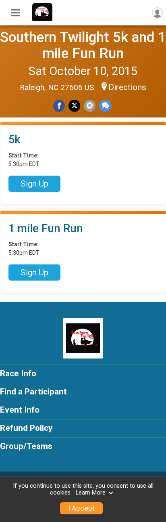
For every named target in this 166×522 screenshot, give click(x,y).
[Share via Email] (89, 105)
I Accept (81, 508)
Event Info (19, 410)
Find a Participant (33, 391)
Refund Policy (26, 428)
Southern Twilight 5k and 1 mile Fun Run (83, 45)
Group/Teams (26, 446)
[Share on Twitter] (74, 105)
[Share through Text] (105, 105)
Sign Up (34, 184)
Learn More (91, 492)
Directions (127, 87)
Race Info (18, 373)
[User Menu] (157, 12)
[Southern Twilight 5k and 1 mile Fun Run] (42, 19)
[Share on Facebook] (59, 105)
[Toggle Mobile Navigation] (15, 12)
